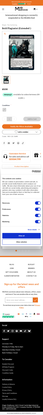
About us (31, 272)
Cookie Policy (7, 387)
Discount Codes (7, 370)
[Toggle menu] (6, 9)
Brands (31, 268)
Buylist (31, 264)
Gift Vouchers (11, 272)
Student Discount (8, 364)
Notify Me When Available (21, 127)
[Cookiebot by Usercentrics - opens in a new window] (32, 171)
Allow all (21, 235)
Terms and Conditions (9, 393)
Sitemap (34, 413)
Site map (5, 396)
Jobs (12, 268)
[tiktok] (23, 143)
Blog (12, 264)
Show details (32, 229)
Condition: (6, 105)
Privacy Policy (7, 390)
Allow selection (21, 242)
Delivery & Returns (8, 384)
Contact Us (31, 276)
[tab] (16, 250)
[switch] (38, 209)
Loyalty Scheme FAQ (9, 399)
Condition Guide (7, 373)
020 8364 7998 (7, 344)
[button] (21, 132)
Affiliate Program (8, 367)
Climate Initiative (11, 276)
